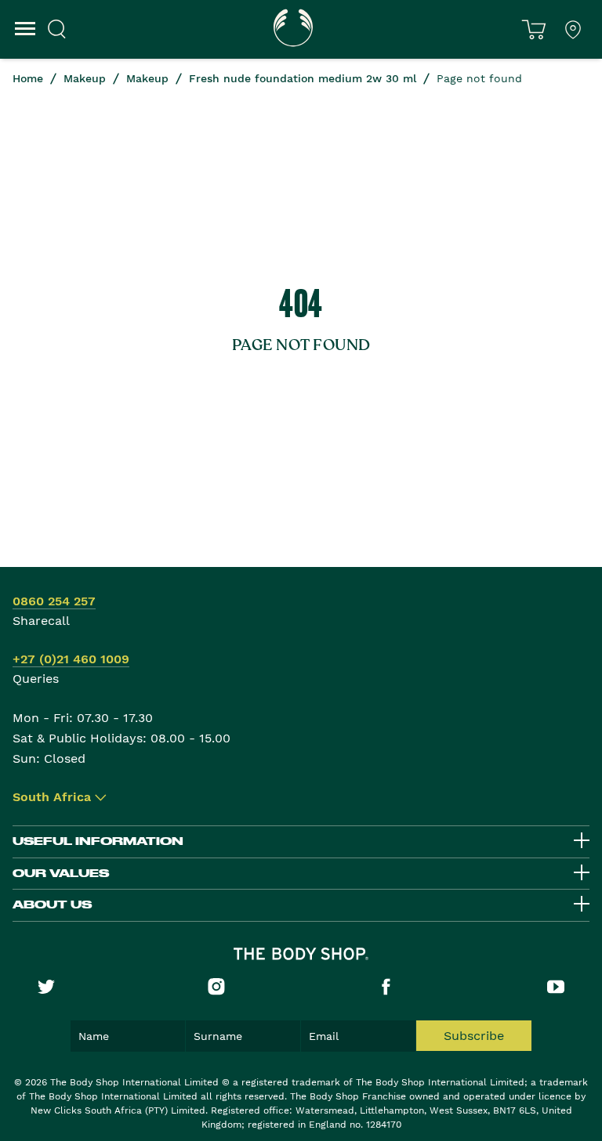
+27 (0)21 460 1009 (71, 659)
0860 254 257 (54, 601)
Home (28, 78)
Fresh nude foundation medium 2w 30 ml (302, 78)
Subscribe (474, 1035)
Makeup (84, 78)
